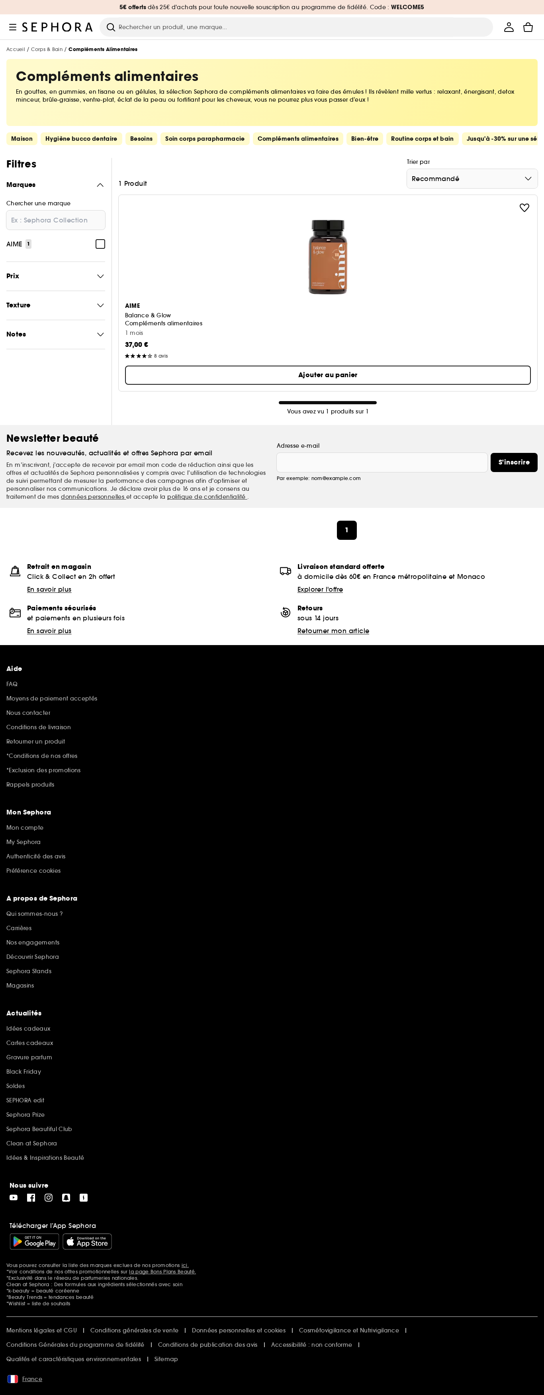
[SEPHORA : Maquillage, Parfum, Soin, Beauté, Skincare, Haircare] (57, 27)
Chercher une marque (38, 203)
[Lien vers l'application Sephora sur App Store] (87, 1241)
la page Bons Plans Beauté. (162, 1272)
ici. (185, 1265)
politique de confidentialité (207, 496)
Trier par (418, 161)
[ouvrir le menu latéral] (12, 27)
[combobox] (472, 178)
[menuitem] (509, 27)
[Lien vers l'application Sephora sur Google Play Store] (34, 1241)
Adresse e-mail (298, 445)
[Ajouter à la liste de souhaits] (524, 207)
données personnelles (93, 496)
